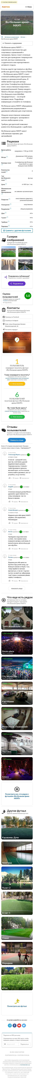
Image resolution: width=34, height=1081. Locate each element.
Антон (10, 531)
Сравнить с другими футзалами (18, 230)
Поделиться (18, 284)
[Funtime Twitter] (24, 1025)
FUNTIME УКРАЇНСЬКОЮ (9, 2)
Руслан (10, 557)
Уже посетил (17, 417)
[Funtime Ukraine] (6, 7)
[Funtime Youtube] (19, 1025)
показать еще (16, 588)
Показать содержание (13, 43)
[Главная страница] (2, 37)
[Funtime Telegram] (10, 1025)
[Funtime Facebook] (15, 1025)
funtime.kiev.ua (25, 1065)
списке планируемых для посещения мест (17, 379)
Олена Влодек (13, 510)
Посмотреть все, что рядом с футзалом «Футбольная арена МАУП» (17, 796)
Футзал (23, 37)
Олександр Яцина (14, 454)
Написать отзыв (16, 440)
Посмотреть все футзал (17, 1006)
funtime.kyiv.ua (11, 1055)
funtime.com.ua (23, 1055)
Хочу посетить (17, 384)
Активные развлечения (12, 37)
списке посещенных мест (13, 411)
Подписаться (24, 1044)
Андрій (10, 486)
